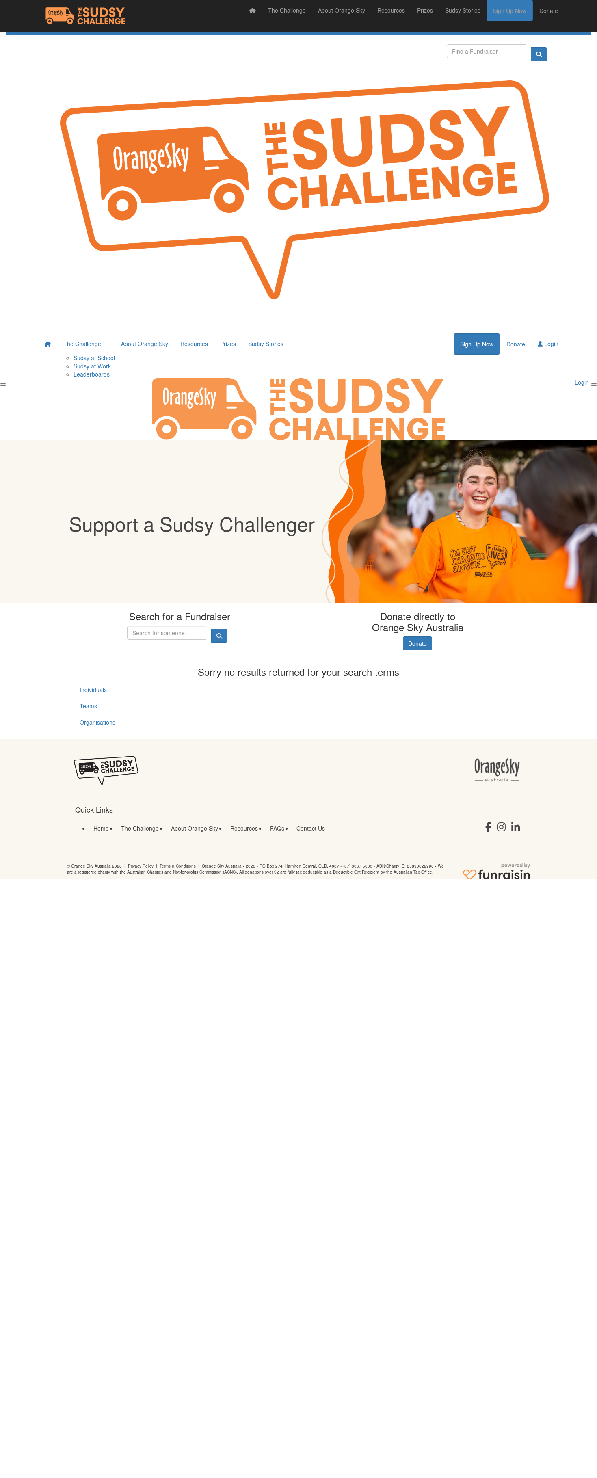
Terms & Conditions (178, 866)
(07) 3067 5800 (357, 866)
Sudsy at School (94, 358)
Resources (391, 10)
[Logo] (85, 16)
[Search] (539, 54)
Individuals (93, 690)
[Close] (594, 384)
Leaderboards (92, 374)
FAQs (277, 828)
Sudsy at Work (92, 366)
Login (550, 344)
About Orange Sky (341, 10)
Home (101, 828)
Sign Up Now (509, 10)
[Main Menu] (3, 384)
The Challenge (287, 10)
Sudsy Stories (462, 10)
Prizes (425, 10)
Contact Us (310, 828)
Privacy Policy (141, 866)
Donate (548, 10)
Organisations (97, 722)
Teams (88, 706)
